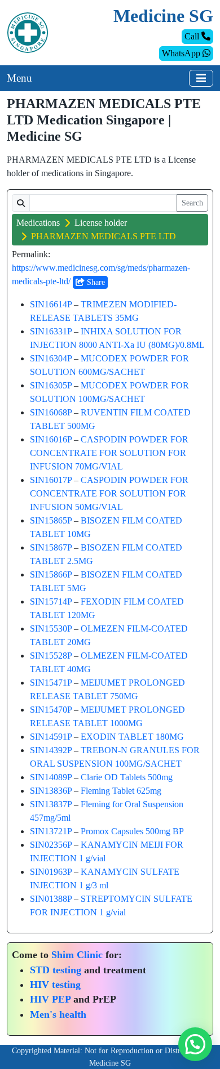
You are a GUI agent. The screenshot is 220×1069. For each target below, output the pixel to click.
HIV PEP (50, 999)
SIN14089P (51, 777)
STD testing (55, 970)
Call (192, 36)
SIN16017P (51, 480)
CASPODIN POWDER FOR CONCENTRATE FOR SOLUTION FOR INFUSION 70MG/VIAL (109, 453)
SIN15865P (51, 520)
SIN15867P (51, 547)
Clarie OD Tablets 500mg (127, 777)
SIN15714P (51, 601)
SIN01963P (51, 871)
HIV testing (55, 984)
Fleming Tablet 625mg (121, 790)
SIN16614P (51, 304)
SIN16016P (51, 439)
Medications (38, 222)
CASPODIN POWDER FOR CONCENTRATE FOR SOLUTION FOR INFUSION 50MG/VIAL (109, 493)
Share (95, 282)
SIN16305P (51, 385)
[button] (195, 1044)
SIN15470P (51, 709)
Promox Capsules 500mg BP (132, 831)
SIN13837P (51, 804)
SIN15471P (51, 682)
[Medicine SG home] (28, 32)
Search (192, 203)
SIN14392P (51, 750)
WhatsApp (182, 53)
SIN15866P (51, 574)
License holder (100, 222)
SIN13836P (51, 790)
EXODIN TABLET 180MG (132, 736)
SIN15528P (51, 655)
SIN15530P (51, 628)
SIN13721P (51, 831)
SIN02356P (51, 844)
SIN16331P (51, 331)
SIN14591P (51, 736)
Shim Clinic (77, 954)
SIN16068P (51, 412)
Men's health (58, 1014)
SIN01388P (51, 898)
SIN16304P (51, 358)
